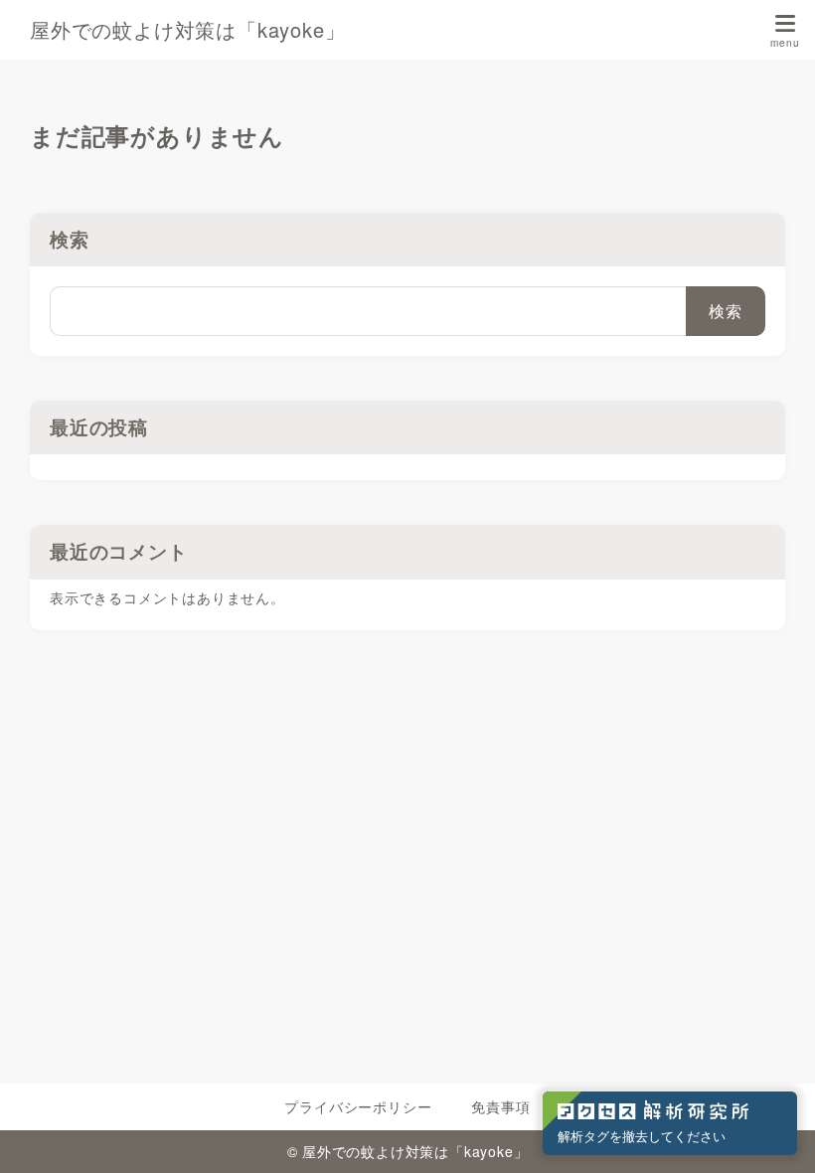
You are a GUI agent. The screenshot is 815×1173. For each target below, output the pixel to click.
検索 (69, 239)
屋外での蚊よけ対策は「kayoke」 (187, 30)
